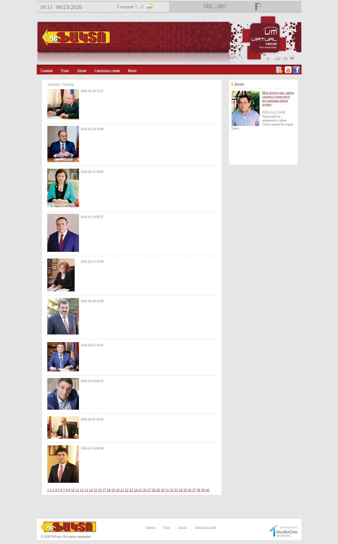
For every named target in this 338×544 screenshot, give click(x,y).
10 (73, 490)
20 (118, 490)
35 (185, 490)
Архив (81, 70)
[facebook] (296, 72)
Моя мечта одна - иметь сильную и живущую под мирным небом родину (278, 98)
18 (109, 490)
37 (194, 490)
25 (140, 490)
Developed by (289, 527)
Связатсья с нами (107, 70)
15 (95, 490)
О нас (65, 70)
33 (176, 490)
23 (131, 490)
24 (136, 490)
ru (292, 58)
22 (127, 490)
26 (145, 490)
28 (154, 490)
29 (158, 490)
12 (82, 490)
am (278, 58)
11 (77, 490)
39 (203, 490)
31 (167, 490)
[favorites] (280, 72)
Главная (47, 70)
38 (198, 490)
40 (207, 490)
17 (104, 490)
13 (86, 490)
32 (171, 490)
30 (163, 490)
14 (91, 490)
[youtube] (288, 72)
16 (100, 490)
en (285, 58)
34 (180, 490)
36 (189, 490)
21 (122, 490)
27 (149, 490)
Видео (132, 70)
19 (113, 490)
